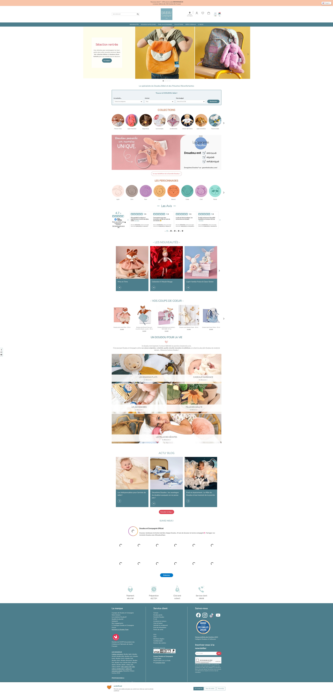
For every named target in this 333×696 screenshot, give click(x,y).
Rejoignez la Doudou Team (120, 630)
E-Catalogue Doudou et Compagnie (123, 625)
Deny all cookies (210, 688)
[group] (118, 122)
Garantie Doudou (158, 617)
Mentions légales (158, 639)
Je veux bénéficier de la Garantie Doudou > (166, 174)
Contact (155, 613)
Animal (147, 98)
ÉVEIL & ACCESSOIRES (165, 24)
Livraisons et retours (159, 621)
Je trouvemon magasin (190, 15)
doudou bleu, (127, 663)
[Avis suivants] (220, 220)
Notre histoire (116, 615)
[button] (326, 3)
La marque (117, 608)
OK (219, 653)
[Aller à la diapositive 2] (165, 81)
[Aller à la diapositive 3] (168, 81)
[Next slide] (248, 54)
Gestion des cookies (159, 643)
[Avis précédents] (128, 220)
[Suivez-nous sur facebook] (1, 350)
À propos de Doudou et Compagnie (123, 613)
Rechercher (213, 101)
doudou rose (119, 663)
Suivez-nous (201, 608)
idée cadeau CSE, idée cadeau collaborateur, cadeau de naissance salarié (123, 669)
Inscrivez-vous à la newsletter (204, 646)
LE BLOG (200, 24)
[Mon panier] (209, 13)
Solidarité (115, 621)
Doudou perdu (157, 615)
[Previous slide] (85, 54)
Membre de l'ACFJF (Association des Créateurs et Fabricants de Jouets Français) (123, 644)
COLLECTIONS (178, 24)
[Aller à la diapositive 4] (170, 81)
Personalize (221, 688)
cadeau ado (129, 665)
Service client (160, 608)
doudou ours (129, 656)
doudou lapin (128, 654)
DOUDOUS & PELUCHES (148, 24)
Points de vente (158, 630)
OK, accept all (198, 688)
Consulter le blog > (166, 512)
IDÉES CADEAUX (190, 24)
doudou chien (116, 660)
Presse (114, 627)
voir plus (137, 220)
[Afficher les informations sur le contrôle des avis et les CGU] (125, 222)
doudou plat (120, 656)
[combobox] (128, 101)
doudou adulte (120, 665)
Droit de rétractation (159, 627)
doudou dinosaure (126, 660)
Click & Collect (158, 623)
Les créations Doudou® (119, 617)
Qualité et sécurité (117, 619)
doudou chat (129, 658)
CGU (154, 637)
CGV (154, 635)
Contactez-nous (160, 663)
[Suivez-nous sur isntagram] (1, 352)
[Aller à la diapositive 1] (163, 81)
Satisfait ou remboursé (160, 625)
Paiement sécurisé (159, 648)
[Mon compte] (197, 13)
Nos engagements (117, 623)
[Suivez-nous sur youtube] (1, 355)
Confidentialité (158, 641)
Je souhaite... (118, 98)
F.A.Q (155, 619)
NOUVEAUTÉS (134, 24)
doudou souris (120, 658)
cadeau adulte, (116, 667)
